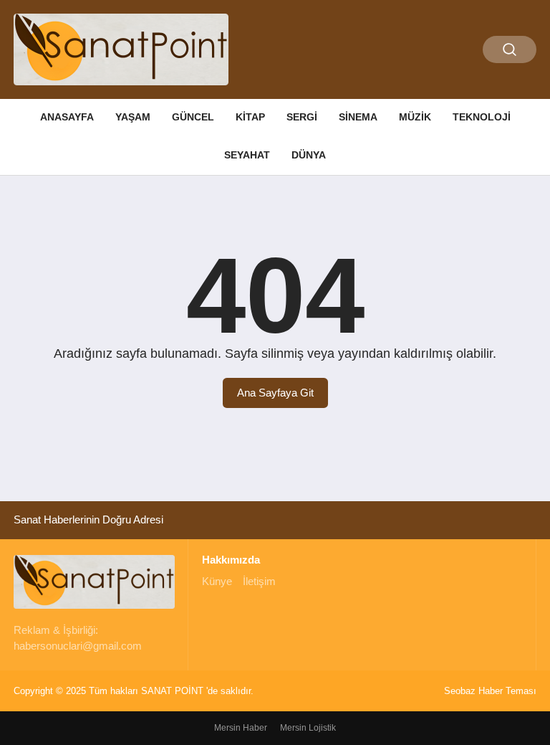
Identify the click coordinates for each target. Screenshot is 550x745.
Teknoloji (482, 117)
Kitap (250, 117)
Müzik (415, 117)
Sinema (358, 117)
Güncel (193, 117)
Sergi (301, 117)
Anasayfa (67, 117)
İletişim (259, 581)
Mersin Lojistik (308, 728)
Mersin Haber (240, 728)
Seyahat (247, 155)
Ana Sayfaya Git (275, 392)
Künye (217, 581)
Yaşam (132, 117)
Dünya (308, 155)
